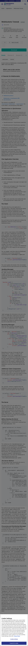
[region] (14, 630)
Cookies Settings (14, 639)
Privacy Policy (17, 636)
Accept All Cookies (14, 643)
